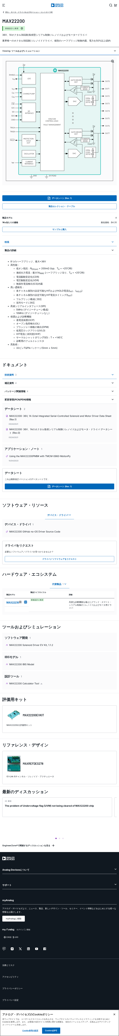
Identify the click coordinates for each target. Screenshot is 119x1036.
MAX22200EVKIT (33, 715)
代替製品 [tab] (58, 584)
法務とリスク (8, 965)
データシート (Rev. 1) (62, 198)
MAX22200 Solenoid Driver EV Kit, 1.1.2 (31, 645)
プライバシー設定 (10, 1000)
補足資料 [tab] (11, 383)
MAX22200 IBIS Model (21, 664)
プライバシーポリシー (12, 988)
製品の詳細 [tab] (10, 250)
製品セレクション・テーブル (62, 206)
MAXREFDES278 (33, 763)
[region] (59, 1023)
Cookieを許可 (51, 1030)
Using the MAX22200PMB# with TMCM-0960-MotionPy (40, 456)
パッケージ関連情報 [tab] (16, 391)
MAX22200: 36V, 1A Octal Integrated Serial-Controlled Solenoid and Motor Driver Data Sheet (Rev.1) (60, 417)
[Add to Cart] (25, 602)
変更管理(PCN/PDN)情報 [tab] (18, 399)
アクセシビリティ (10, 977)
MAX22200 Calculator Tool (24, 683)
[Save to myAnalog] (20, 602)
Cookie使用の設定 (30, 1030)
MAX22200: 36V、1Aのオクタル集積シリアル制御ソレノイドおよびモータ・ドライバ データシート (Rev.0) (60, 431)
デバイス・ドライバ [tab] (57, 515)
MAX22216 (12, 602)
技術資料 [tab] (11, 374)
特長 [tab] (7, 242)
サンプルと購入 (59, 229)
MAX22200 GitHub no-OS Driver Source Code (34, 531)
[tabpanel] (59, 304)
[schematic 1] (59, 121)
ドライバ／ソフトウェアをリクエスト (59, 559)
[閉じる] (114, 1014)
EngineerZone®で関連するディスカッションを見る (26, 845)
